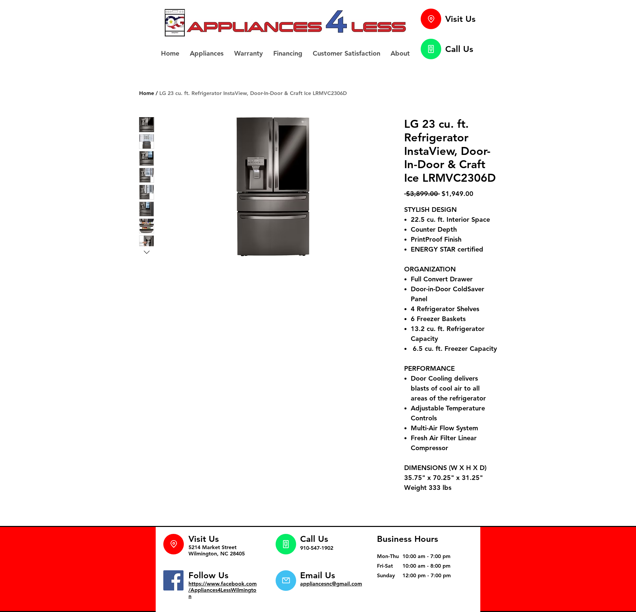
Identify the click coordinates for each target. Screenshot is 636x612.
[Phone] (431, 49)
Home (146, 93)
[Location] (431, 19)
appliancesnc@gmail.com (331, 584)
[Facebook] (173, 580)
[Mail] (286, 580)
